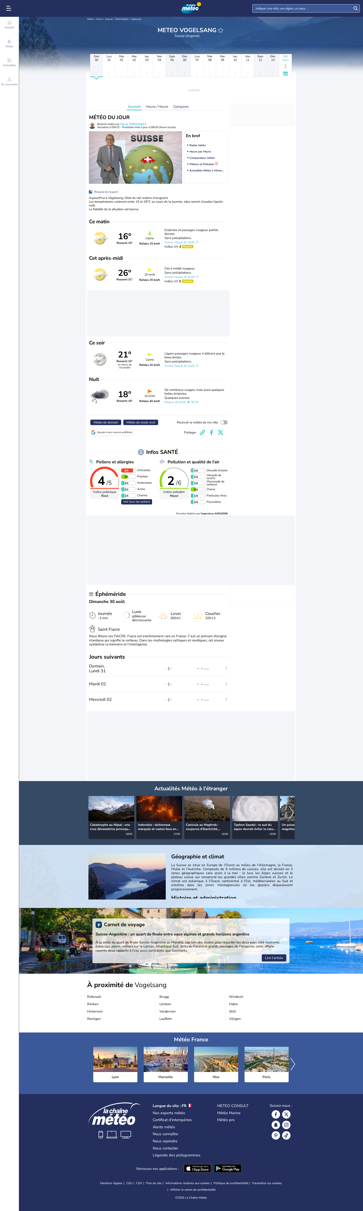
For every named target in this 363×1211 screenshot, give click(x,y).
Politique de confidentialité (231, 1183)
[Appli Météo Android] (227, 1168)
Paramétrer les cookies (267, 1183)
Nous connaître (165, 1133)
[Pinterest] (276, 1135)
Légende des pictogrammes (176, 1155)
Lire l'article (274, 958)
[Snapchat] (276, 1125)
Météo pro (226, 1119)
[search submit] (355, 8)
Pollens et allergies (115, 462)
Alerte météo (164, 1127)
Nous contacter (165, 1148)
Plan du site (154, 1183)
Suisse (99, 19)
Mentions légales (111, 1183)
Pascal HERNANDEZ (133, 124)
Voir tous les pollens (136, 502)
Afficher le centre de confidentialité (193, 1189)
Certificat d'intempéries (172, 1119)
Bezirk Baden (122, 19)
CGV (139, 1183)
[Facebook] (276, 1114)
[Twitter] (286, 1114)
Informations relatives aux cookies (187, 1183)
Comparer (181, 106)
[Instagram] (286, 1125)
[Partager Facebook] (211, 432)
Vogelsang (136, 19)
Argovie (109, 19)
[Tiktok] (286, 1135)
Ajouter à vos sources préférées (114, 432)
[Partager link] (202, 432)
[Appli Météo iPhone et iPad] (197, 1168)
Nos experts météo (169, 1112)
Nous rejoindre (165, 1141)
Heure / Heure (157, 106)
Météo (90, 19)
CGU (129, 1183)
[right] (291, 813)
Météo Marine (229, 1112)
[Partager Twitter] (220, 432)
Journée (134, 106)
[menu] (9, 8)
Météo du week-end (140, 422)
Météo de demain (105, 422)
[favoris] (221, 30)
